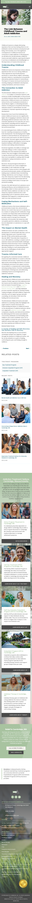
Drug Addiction (15, 36)
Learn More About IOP (20, 627)
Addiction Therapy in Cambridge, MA (11, 872)
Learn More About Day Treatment (16, 584)
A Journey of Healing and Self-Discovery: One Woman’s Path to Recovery (16, 329)
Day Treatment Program (9, 365)
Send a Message (15, 752)
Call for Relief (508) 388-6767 (16, 2)
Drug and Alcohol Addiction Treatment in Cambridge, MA (15, 869)
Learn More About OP (20, 670)
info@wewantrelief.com (12, 815)
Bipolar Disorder (6, 842)
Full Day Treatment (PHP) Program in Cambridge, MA (15, 823)
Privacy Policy (13, 897)
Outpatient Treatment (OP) (10, 371)
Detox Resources (21, 541)
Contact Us (5, 876)
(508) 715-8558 (9, 811)
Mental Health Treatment (8, 835)
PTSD (3, 847)
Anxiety (3, 840)
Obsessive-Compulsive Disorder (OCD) (12, 854)
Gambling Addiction (7, 856)
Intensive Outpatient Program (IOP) (12, 368)
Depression (4, 844)
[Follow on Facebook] (12, 797)
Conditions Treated (7, 837)
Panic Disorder (5, 851)
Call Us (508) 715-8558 (15, 748)
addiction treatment (16, 310)
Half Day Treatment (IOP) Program (11, 825)
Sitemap (20, 897)
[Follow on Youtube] (19, 797)
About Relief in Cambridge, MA (9, 866)
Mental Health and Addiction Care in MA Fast (14, 397)
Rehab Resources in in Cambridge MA (11, 874)
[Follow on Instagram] (16, 797)
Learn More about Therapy (18, 715)
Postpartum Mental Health (8, 849)
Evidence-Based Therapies (8, 858)
